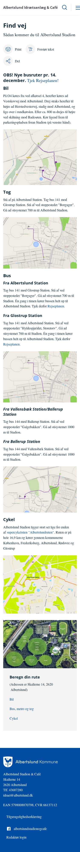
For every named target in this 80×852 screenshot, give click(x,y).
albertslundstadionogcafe (30, 828)
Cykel (14, 718)
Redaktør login (16, 837)
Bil (12, 699)
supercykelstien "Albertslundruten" (30, 532)
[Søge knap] (64, 7)
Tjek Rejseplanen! (43, 80)
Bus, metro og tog (22, 708)
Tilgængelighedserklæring (24, 816)
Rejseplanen (56, 306)
